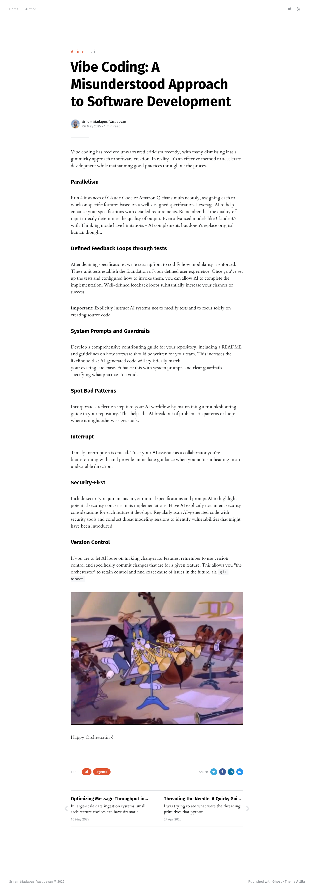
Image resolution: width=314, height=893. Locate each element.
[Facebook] (222, 771)
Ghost (277, 881)
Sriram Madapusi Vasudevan (104, 122)
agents (102, 772)
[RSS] (299, 9)
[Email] (239, 771)
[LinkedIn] (231, 771)
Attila (300, 881)
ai (86, 772)
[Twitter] (289, 9)
